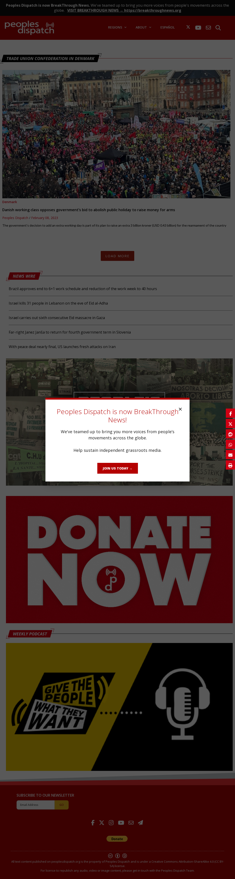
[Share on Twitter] (230, 423)
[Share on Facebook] (230, 413)
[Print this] (230, 465)
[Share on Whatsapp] (230, 444)
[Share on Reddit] (230, 433)
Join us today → (117, 468)
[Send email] (230, 454)
